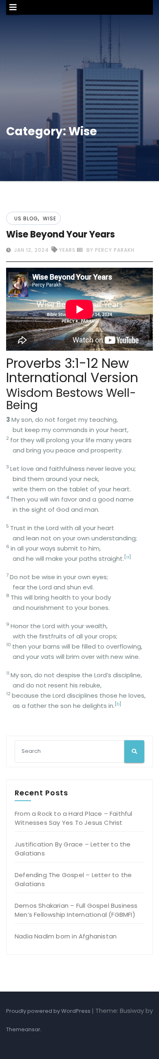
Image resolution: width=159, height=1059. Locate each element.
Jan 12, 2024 (31, 249)
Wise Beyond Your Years (60, 234)
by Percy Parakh (110, 249)
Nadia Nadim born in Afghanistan (66, 936)
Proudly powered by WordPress (49, 1011)
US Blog (26, 218)
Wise (49, 218)
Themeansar (23, 1029)
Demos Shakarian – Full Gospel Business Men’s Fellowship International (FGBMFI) (76, 910)
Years (67, 249)
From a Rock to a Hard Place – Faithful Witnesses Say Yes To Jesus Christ (73, 818)
